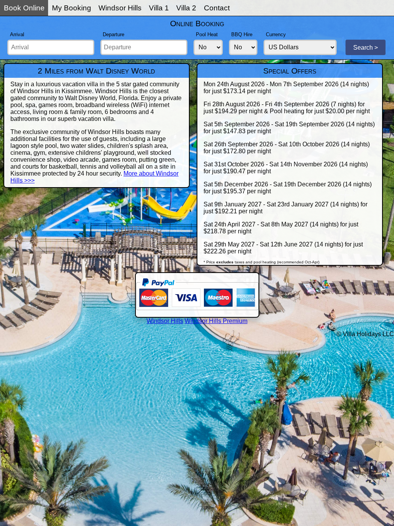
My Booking (71, 8)
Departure (113, 34)
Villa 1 (159, 8)
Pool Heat (207, 34)
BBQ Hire (241, 34)
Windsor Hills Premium (216, 321)
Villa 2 (186, 8)
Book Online (24, 8)
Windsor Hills (120, 8)
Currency (276, 34)
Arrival (17, 34)
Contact (217, 8)
